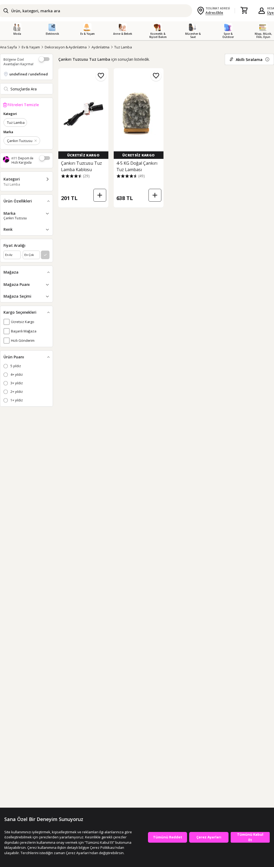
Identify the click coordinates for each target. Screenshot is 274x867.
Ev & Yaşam (31, 47)
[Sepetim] (244, 11)
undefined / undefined (28, 74)
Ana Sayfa (8, 47)
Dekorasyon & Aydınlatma (66, 47)
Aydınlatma (101, 47)
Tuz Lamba (123, 47)
